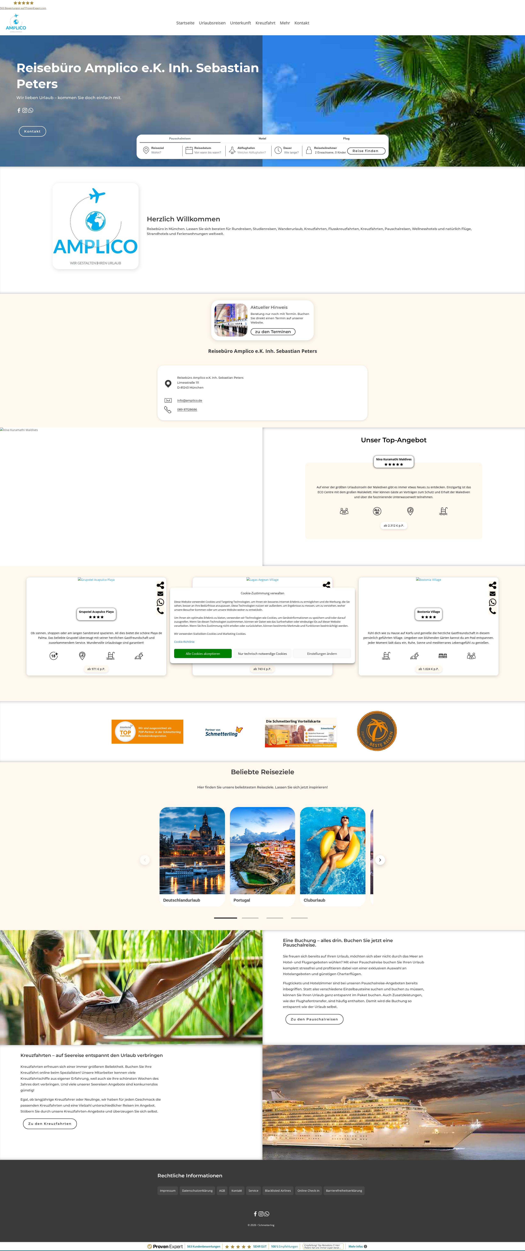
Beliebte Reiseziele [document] (262, 772)
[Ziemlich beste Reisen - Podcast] (377, 732)
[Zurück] (145, 860)
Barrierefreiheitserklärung (344, 1191)
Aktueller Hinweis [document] (269, 307)
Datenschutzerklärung (197, 1191)
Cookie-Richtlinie (184, 642)
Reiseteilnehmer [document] (325, 148)
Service (253, 1191)
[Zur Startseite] (35, 23)
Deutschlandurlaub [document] (181, 900)
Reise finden (366, 151)
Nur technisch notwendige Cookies (262, 654)
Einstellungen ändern (322, 654)
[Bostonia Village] (428, 580)
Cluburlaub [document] (314, 900)
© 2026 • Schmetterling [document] (261, 1225)
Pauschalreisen (180, 138)
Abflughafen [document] (246, 148)
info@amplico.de (189, 400)
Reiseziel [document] (157, 148)
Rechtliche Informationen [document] (190, 1176)
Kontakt (301, 24)
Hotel (262, 138)
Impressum (168, 1191)
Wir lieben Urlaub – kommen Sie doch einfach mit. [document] (68, 97)
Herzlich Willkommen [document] (183, 219)
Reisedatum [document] (202, 148)
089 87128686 (187, 409)
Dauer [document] (287, 148)
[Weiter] (380, 860)
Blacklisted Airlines (278, 1191)
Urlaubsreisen (212, 24)
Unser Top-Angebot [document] (394, 440)
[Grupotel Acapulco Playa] (96, 580)
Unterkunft (240, 24)
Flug (346, 138)
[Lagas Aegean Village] (262, 580)
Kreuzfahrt (265, 24)
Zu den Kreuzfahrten (50, 1124)
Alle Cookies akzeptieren (203, 654)
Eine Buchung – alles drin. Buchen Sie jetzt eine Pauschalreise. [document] (338, 943)
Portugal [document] (242, 900)
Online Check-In (309, 1191)
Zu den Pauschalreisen (314, 1019)
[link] (192, 857)
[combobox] (161, 153)
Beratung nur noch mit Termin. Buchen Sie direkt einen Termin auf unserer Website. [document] (280, 318)
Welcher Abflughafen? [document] (251, 152)
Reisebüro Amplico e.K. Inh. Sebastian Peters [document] (262, 351)
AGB (222, 1191)
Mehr (285, 24)
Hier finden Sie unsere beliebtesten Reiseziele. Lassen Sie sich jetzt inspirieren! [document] (262, 787)
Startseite (185, 24)
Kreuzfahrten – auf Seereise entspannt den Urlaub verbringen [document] (92, 1055)
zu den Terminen (273, 331)
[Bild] (231, 320)
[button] (192, 900)
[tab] (225, 918)
